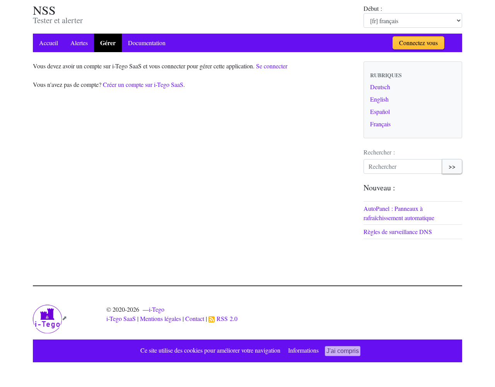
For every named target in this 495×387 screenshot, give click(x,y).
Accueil (48, 43)
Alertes (79, 43)
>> (452, 166)
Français (380, 124)
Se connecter (271, 66)
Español (380, 111)
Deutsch (380, 87)
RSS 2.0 (226, 318)
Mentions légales (160, 318)
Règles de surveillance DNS (398, 231)
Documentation (147, 43)
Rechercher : (379, 152)
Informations (303, 350)
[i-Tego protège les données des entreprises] (50, 318)
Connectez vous (418, 43)
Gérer (108, 42)
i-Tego (156, 309)
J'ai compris (342, 351)
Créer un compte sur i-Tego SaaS (143, 84)
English (379, 99)
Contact (194, 318)
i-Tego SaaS (121, 318)
